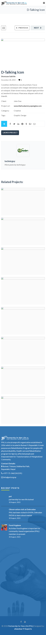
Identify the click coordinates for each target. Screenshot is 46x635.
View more (23, 201)
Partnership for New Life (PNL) (20, 626)
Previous (23, 28)
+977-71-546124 (10, 473)
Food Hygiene (15, 525)
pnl (10, 496)
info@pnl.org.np (9, 477)
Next (36, 28)
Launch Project (10, 133)
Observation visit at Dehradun (22, 509)
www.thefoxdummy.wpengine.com (28, 106)
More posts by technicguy (14, 165)
